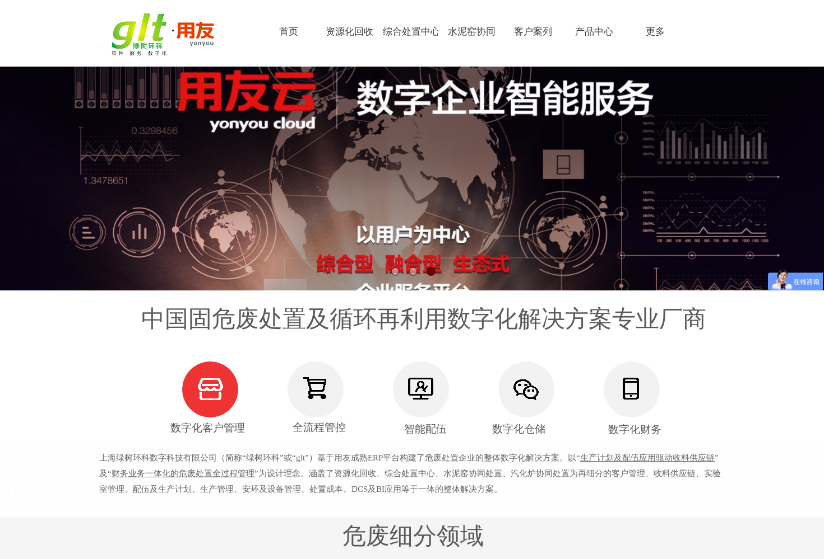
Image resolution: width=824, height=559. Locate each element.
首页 (288, 31)
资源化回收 (349, 31)
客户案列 (533, 31)
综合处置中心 (410, 31)
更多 (655, 31)
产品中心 (594, 31)
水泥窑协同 (472, 31)
